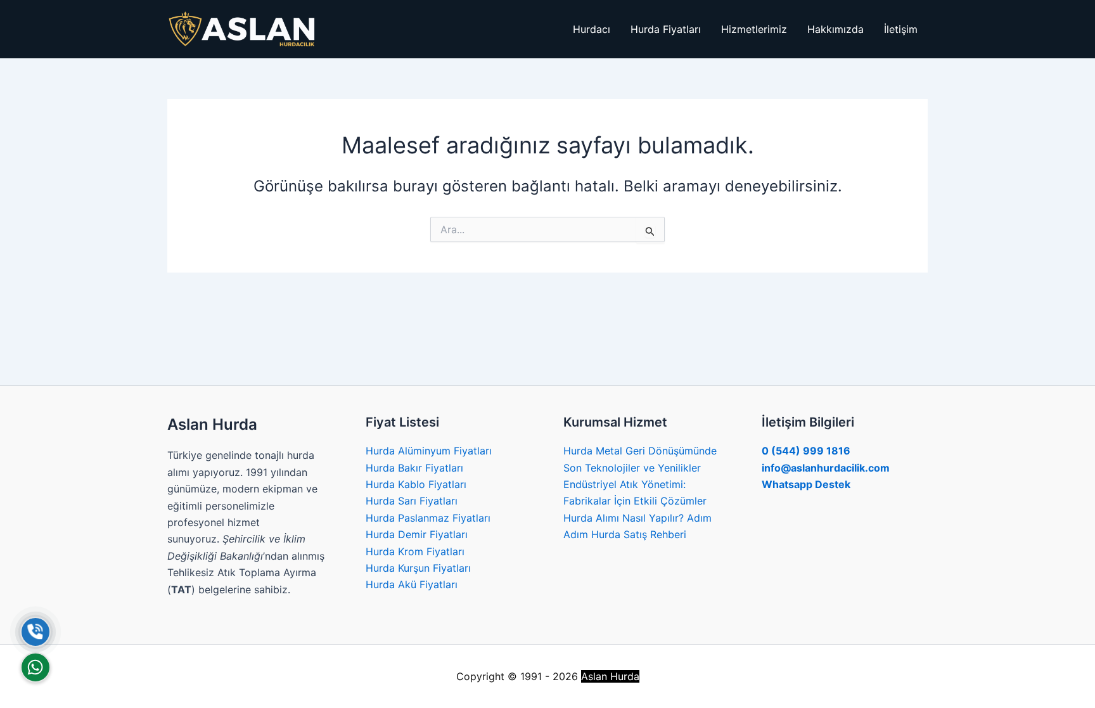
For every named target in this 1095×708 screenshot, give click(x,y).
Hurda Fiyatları (666, 29)
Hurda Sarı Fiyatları (412, 500)
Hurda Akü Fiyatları (412, 584)
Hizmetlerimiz (754, 29)
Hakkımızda (835, 29)
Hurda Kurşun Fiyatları (418, 568)
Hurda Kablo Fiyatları (416, 484)
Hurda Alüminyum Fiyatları (429, 450)
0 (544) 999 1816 (806, 450)
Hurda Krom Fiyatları (415, 551)
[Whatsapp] (35, 667)
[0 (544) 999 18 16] (35, 632)
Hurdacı (591, 29)
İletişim (901, 29)
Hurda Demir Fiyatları (417, 534)
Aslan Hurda (610, 676)
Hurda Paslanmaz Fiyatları (428, 518)
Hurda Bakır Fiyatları (414, 467)
